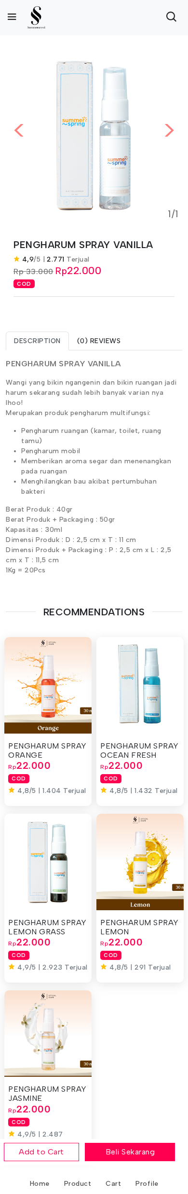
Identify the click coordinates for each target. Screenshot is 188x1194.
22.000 (84, 270)
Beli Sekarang (130, 1151)
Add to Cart (41, 1151)
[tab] (37, 341)
